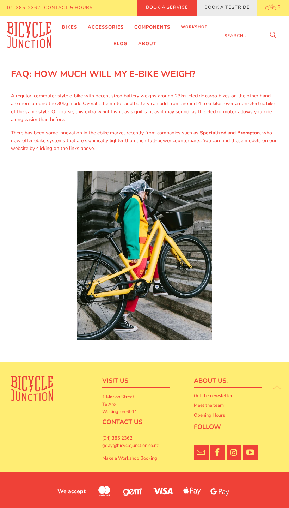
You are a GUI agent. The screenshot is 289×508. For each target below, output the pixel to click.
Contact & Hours (68, 8)
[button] (69, 27)
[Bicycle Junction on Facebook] (217, 452)
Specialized (213, 132)
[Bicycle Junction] (29, 35)
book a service (167, 7)
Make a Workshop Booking (129, 458)
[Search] (273, 35)
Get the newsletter (213, 396)
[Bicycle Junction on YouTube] (250, 452)
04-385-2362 (24, 8)
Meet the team (209, 405)
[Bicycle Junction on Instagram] (234, 452)
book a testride (227, 7)
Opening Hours (209, 415)
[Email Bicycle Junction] (201, 452)
